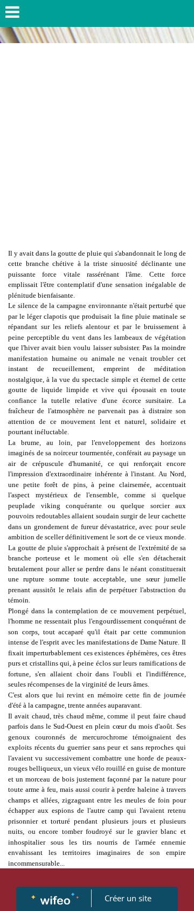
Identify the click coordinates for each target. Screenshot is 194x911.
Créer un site (128, 898)
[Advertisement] (97, 146)
